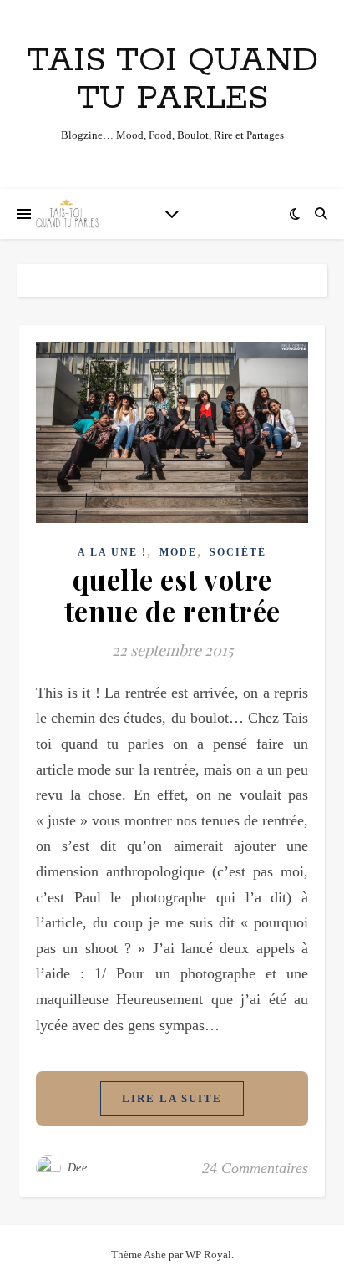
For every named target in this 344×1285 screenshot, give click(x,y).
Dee (78, 1167)
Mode (178, 552)
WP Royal (208, 1254)
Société (238, 552)
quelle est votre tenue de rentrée (172, 595)
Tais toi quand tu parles (172, 79)
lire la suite (172, 1098)
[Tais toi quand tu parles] (66, 214)
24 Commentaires (255, 1168)
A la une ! (112, 552)
